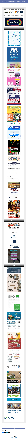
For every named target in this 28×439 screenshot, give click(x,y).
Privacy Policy (12, 437)
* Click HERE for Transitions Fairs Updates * (14, 410)
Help (16, 437)
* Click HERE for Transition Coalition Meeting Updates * (14, 412)
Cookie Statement (14, 437)
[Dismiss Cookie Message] (27, 0)
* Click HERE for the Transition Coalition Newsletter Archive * (14, 414)
